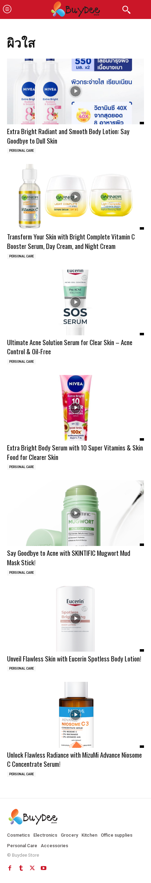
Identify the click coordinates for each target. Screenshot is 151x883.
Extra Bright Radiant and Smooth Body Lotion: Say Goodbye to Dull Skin (68, 135)
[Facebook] (10, 868)
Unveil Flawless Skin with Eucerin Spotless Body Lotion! (74, 658)
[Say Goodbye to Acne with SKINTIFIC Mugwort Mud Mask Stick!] (75, 513)
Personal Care (21, 150)
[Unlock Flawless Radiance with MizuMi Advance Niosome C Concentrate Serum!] (75, 714)
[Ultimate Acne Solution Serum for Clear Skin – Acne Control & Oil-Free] (75, 302)
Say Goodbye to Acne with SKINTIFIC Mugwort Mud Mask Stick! (68, 557)
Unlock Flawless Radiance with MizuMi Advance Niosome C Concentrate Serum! (74, 759)
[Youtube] (43, 868)
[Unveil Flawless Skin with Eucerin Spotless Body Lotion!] (75, 619)
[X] (32, 868)
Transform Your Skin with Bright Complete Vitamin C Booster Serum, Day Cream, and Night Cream (71, 241)
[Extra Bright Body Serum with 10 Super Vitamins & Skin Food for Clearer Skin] (75, 408)
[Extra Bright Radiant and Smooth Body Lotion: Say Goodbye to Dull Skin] (75, 91)
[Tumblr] (21, 868)
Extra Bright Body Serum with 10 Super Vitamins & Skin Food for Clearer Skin (75, 452)
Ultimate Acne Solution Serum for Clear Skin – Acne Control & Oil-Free (69, 346)
